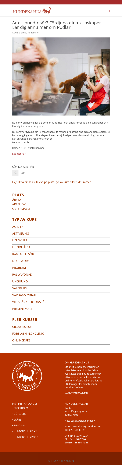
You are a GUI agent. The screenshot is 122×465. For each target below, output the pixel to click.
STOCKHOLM (21, 408)
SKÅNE (17, 419)
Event (23, 32)
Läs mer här (19, 153)
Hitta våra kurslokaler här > (80, 420)
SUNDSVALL (20, 425)
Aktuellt (16, 32)
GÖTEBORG (20, 413)
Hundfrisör (33, 32)
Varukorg (98, 10)
